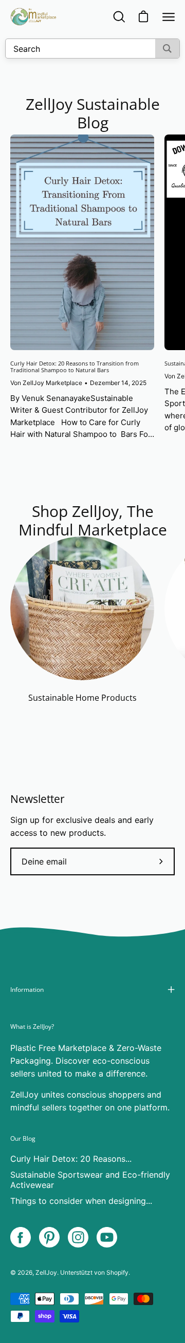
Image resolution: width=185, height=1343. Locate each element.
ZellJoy (46, 1272)
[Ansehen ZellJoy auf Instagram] (78, 1237)
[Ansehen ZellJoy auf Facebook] (20, 1237)
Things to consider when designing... (81, 1201)
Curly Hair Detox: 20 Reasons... (71, 1159)
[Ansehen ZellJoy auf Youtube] (107, 1237)
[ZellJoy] (33, 17)
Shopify (117, 1272)
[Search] (167, 48)
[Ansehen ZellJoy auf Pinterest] (49, 1237)
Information (27, 989)
